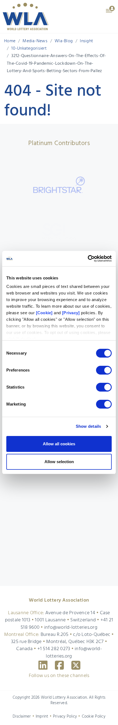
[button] (110, 8)
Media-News (35, 41)
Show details (88, 426)
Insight (86, 41)
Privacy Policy (65, 716)
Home (9, 41)
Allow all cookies (59, 443)
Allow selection (59, 461)
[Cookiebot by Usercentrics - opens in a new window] (88, 258)
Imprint (42, 716)
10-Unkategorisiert (29, 48)
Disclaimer (22, 716)
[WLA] (26, 16)
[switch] (104, 370)
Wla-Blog (64, 41)
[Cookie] (44, 312)
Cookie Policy (93, 716)
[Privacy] (71, 312)
